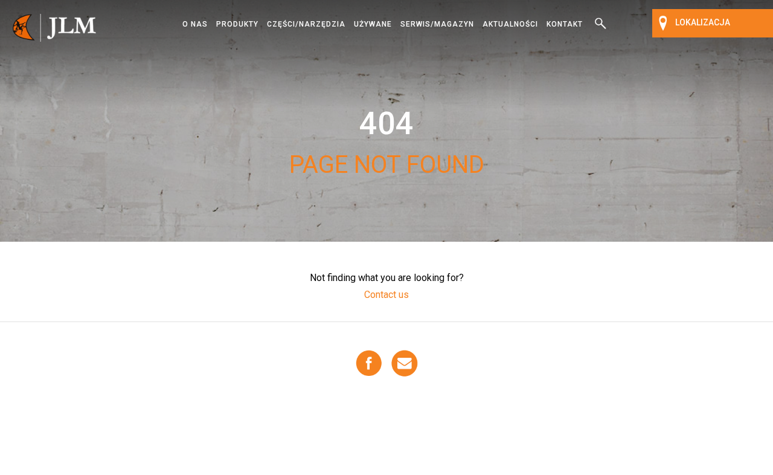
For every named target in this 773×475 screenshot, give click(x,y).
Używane (373, 24)
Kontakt (565, 24)
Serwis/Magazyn (437, 24)
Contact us (386, 294)
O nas (195, 24)
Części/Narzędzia (306, 24)
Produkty (237, 24)
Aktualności (510, 24)
